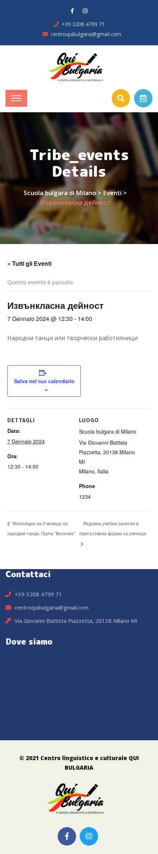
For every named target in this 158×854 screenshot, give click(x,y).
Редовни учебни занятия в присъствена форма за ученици (112, 528)
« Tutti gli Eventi (29, 263)
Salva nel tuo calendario (44, 381)
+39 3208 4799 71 (83, 24)
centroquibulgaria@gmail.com (86, 34)
